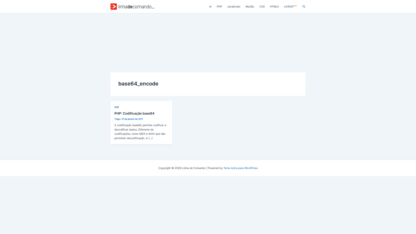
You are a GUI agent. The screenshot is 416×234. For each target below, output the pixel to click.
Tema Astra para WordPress (240, 168)
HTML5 (274, 6)
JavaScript (233, 6)
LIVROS (290, 6)
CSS (262, 6)
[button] (304, 7)
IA (210, 6)
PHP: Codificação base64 (134, 113)
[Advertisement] (208, 37)
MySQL (250, 6)
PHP (219, 6)
